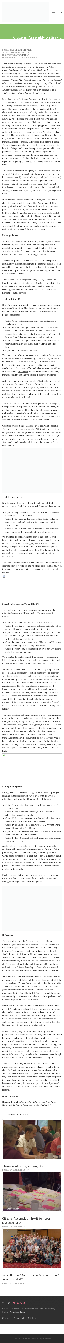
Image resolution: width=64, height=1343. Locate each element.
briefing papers (39, 993)
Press (41, 1309)
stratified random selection (25, 106)
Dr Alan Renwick (23, 50)
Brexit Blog (23, 55)
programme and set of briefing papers (29, 122)
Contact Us (7, 1318)
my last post (10, 99)
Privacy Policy (20, 1318)
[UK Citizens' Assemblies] (25, 12)
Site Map (32, 1318)
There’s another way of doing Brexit (24, 1166)
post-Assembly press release (24, 944)
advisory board (21, 125)
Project (31, 1309)
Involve (49, 158)
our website (23, 371)
